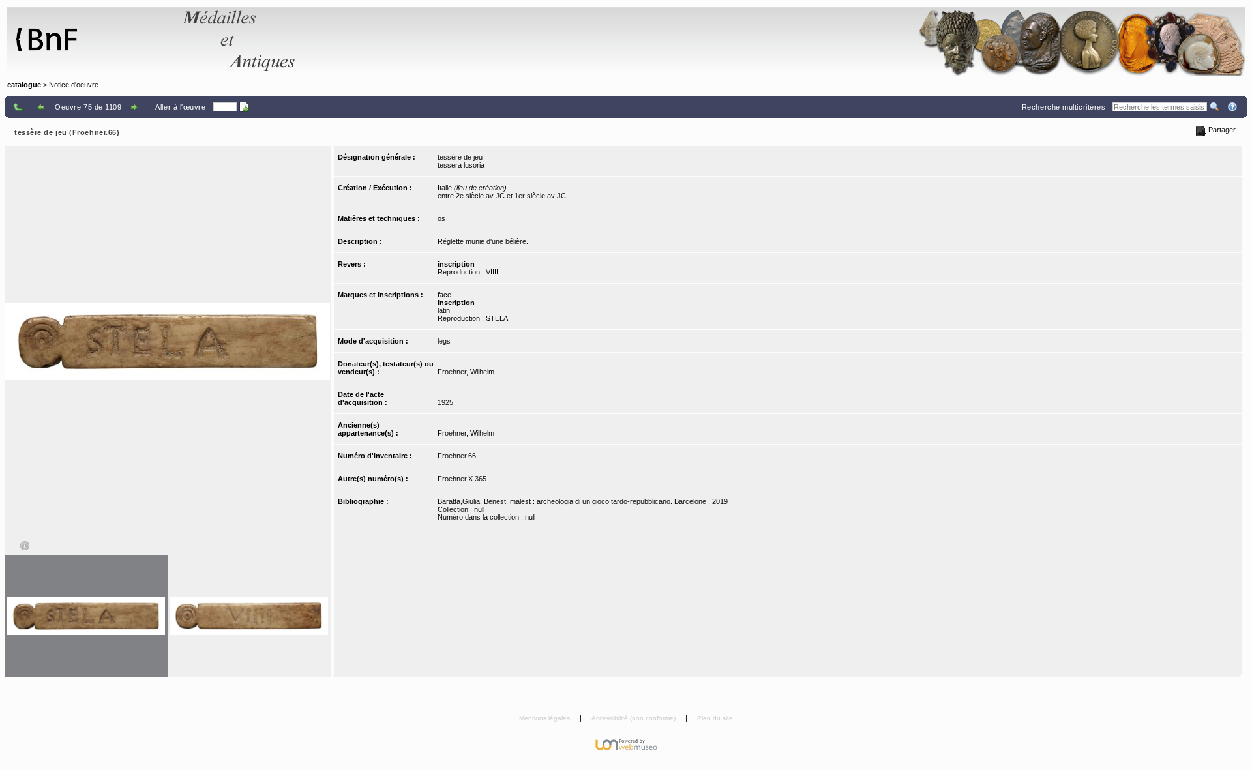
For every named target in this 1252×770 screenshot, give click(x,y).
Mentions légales (545, 718)
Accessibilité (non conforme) (634, 718)
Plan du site (715, 718)
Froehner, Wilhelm (466, 372)
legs (444, 341)
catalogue (24, 85)
